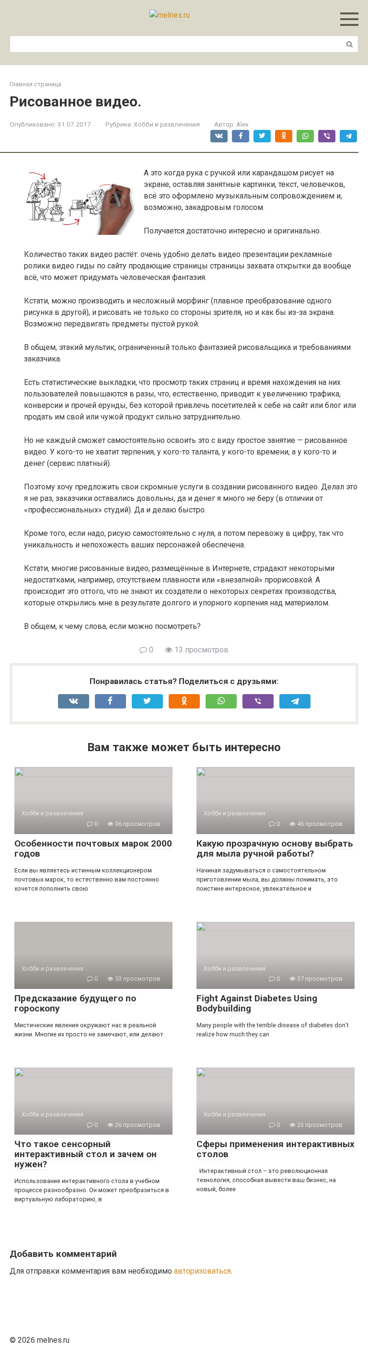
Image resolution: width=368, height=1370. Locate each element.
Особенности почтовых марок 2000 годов (93, 848)
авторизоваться (202, 1271)
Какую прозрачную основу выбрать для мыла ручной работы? (274, 848)
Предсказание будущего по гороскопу (75, 1003)
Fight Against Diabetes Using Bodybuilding (256, 1003)
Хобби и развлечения (167, 124)
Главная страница (35, 84)
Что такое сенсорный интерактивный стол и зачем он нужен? (85, 1154)
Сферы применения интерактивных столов (275, 1149)
